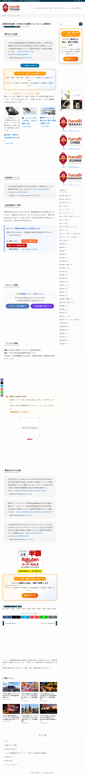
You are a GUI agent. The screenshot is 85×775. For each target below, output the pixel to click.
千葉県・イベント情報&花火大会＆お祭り (70, 148)
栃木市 (64, 281)
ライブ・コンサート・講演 (10, 26)
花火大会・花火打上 (67, 302)
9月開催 (54, 608)
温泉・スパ (65, 285)
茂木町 (64, 309)
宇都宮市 (65, 268)
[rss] (79, 1)
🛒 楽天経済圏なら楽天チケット (42, 306)
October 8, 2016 (35, 195)
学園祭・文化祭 (66, 264)
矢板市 (64, 295)
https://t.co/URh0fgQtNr (24, 512)
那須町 (64, 333)
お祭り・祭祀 (66, 199)
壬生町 (64, 257)
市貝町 (64, 275)
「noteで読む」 (9, 143)
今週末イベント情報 (11, 745)
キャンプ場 (65, 219)
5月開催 (33, 608)
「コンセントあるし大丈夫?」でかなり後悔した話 (29, 120)
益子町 (64, 288)
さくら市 (64, 206)
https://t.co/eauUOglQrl (41, 189)
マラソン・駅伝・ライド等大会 (70, 233)
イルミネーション (67, 213)
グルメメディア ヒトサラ (29, 249)
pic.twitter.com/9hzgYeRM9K (18, 54)
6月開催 (38, 608)
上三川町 (64, 240)
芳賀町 (64, 305)
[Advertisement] (30, 159)
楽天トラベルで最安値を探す (16, 245)
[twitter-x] (77, 1)
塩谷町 (64, 254)
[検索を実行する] (80, 24)
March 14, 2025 (28, 539)
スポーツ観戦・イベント (69, 226)
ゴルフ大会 (65, 223)
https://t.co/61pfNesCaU (34, 533)
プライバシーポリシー (11, 764)
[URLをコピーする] (52, 617)
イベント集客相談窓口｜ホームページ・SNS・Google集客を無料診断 (25, 753)
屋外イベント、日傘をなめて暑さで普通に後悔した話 (48, 120)
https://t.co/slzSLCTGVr (26, 51)
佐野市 (64, 247)
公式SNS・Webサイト (30, 65)
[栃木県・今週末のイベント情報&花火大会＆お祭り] (11, 8)
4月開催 (28, 608)
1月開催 (23, 608)
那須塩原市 (65, 326)
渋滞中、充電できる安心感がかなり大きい (12, 137)
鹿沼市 (64, 343)
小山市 (64, 271)
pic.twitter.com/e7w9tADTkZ (43, 512)
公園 (63, 250)
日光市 (64, 278)
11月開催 (12, 608)
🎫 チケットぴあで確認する (17, 306)
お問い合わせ (9, 761)
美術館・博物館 (66, 299)
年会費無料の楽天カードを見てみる (19, 412)
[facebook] (75, 1)
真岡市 (18, 26)
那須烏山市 (65, 330)
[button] (7, 617)
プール (64, 230)
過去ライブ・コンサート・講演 (70, 319)
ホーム (7, 741)
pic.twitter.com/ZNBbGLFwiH (18, 536)
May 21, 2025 (28, 494)
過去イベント (66, 316)
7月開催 (43, 608)
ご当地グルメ (66, 202)
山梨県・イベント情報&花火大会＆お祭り (70, 185)
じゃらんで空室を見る (29, 241)
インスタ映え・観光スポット (70, 216)
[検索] (81, 1)
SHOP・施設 (65, 195)
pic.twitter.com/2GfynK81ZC (36, 491)
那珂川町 (64, 323)
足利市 (64, 312)
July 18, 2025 (28, 57)
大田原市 (64, 261)
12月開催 (18, 608)
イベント (65, 209)
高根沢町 (64, 340)
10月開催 (7, 608)
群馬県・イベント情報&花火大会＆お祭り (70, 167)
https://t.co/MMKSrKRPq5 (17, 491)
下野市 (64, 244)
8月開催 (49, 608)
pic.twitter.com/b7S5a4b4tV (17, 192)
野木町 (64, 336)
